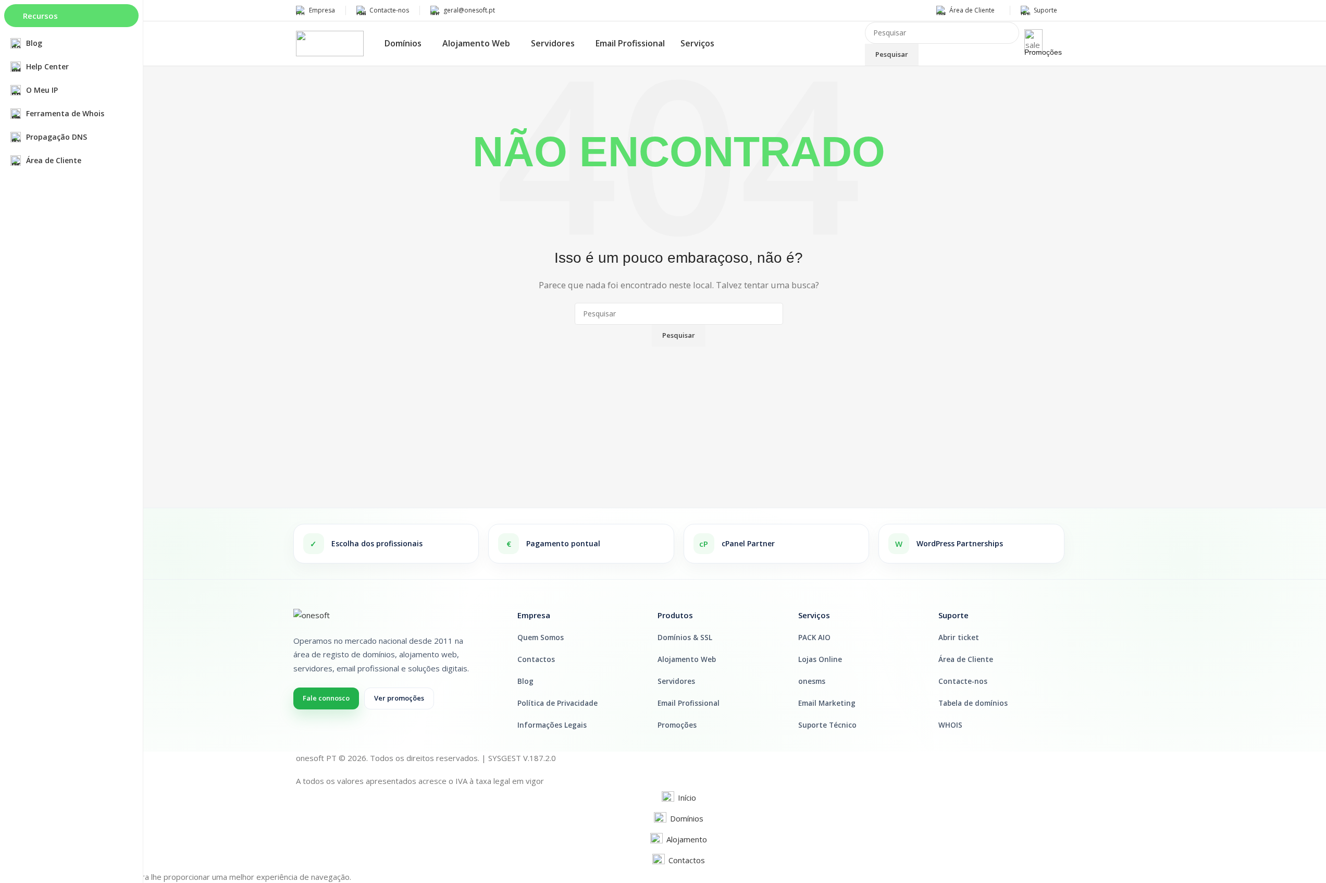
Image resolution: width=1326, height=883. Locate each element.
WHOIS (950, 725)
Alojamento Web (687, 659)
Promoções (1043, 52)
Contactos (536, 659)
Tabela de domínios (973, 703)
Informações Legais (552, 725)
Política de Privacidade (557, 703)
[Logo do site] (330, 43)
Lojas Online (820, 659)
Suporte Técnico (827, 725)
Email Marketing (827, 703)
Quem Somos (540, 637)
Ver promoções (399, 698)
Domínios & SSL (685, 637)
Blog (525, 681)
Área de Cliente (965, 659)
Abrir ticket (958, 637)
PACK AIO (814, 637)
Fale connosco (326, 698)
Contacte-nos (962, 681)
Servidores (676, 681)
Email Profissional (689, 703)
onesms (811, 681)
